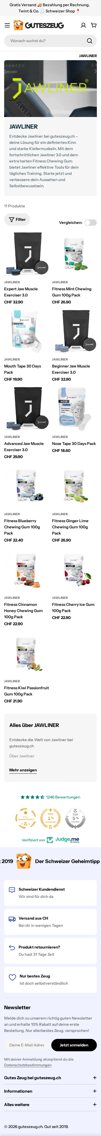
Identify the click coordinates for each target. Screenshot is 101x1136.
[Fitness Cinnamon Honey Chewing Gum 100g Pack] (26, 569)
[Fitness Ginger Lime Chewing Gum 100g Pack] (74, 486)
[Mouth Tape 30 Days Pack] (26, 331)
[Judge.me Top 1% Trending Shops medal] (50, 818)
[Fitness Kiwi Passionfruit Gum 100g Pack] (26, 653)
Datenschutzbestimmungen (28, 1065)
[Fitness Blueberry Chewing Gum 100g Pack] (26, 486)
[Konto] (83, 25)
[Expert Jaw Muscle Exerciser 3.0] (26, 254)
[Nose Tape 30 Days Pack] (74, 409)
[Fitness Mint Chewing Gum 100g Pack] (74, 254)
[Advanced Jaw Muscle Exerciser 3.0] (26, 409)
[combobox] (50, 41)
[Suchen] (89, 41)
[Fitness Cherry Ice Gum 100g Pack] (74, 569)
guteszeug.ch (30, 1126)
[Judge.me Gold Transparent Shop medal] (25, 818)
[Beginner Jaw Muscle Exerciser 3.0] (74, 331)
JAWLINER (12, 282)
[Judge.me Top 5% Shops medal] (75, 818)
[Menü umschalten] (7, 25)
